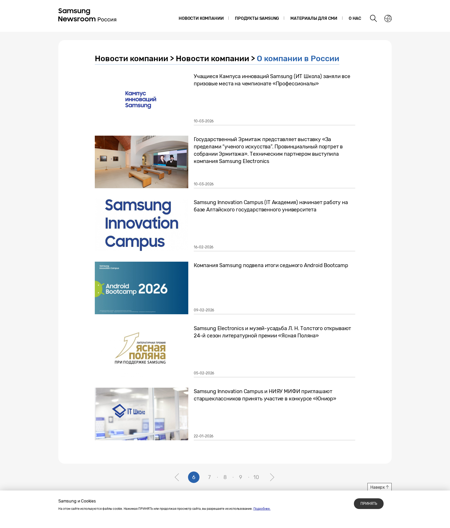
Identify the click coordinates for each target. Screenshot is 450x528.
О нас (355, 18)
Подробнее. (262, 509)
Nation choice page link (388, 18)
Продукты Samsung (257, 18)
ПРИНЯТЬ (368, 503)
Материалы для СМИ (313, 18)
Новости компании (201, 18)
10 (256, 477)
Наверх (377, 487)
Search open (373, 18)
